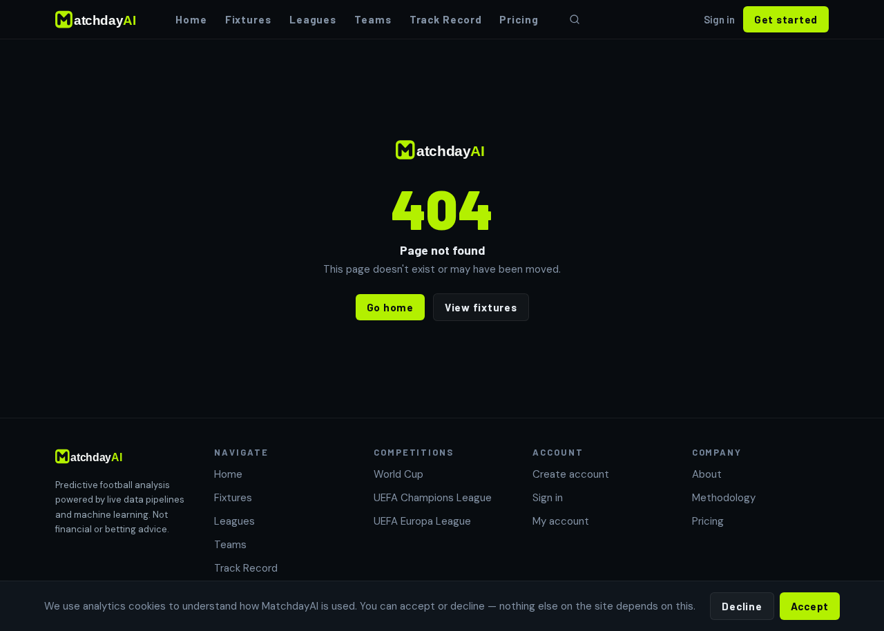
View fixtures (481, 307)
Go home (390, 307)
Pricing (518, 19)
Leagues (312, 19)
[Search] (575, 19)
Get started (786, 19)
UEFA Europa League (422, 521)
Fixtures (248, 19)
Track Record (446, 19)
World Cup (398, 474)
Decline (742, 606)
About (707, 474)
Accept (810, 606)
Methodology (724, 498)
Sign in (719, 19)
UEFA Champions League (433, 498)
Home (191, 19)
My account (560, 521)
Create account (570, 474)
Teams (373, 19)
